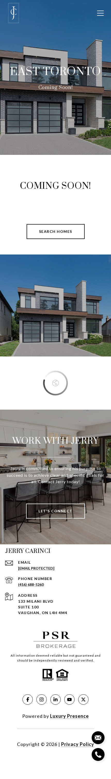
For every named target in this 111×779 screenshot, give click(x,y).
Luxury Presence (69, 716)
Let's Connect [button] (55, 511)
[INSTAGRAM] (41, 699)
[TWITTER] (83, 699)
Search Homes (55, 231)
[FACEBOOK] (27, 699)
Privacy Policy (77, 744)
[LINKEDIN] (55, 699)
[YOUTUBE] (69, 699)
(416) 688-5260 (31, 584)
